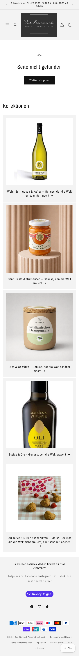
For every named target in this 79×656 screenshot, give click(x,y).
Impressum (41, 642)
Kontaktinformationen (21, 642)
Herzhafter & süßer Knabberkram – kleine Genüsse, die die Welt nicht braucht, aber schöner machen (40, 540)
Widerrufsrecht (57, 642)
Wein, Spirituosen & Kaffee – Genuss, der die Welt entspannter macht (39, 193)
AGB (70, 642)
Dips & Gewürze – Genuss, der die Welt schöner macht (39, 369)
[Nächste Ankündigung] (72, 5)
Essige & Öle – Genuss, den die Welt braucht (37, 454)
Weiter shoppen (39, 80)
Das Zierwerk (21, 637)
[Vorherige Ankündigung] (7, 5)
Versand (41, 648)
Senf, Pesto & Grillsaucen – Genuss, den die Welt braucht (39, 281)
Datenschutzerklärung (61, 637)
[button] (7, 25)
